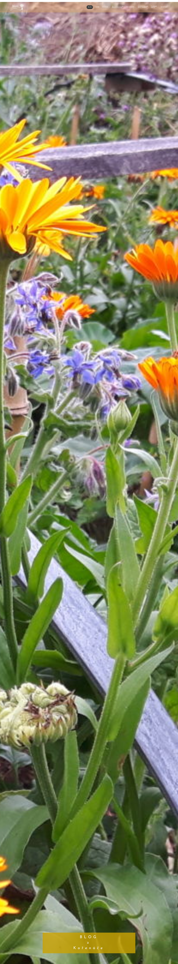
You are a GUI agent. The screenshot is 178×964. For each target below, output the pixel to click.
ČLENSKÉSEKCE (154, 7)
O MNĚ (96, 7)
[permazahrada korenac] (17, 7)
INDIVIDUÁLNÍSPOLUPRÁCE (143, 7)
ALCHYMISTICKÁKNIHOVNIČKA (117, 7)
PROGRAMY (130, 7)
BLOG (90, 7)
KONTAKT (164, 7)
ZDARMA (105, 7)
